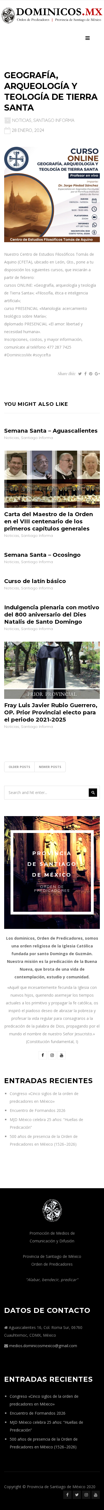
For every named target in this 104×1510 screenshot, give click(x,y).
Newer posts (50, 767)
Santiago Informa (53, 120)
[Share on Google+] (97, 374)
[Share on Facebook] (85, 374)
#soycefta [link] (42, 354)
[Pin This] (90, 374)
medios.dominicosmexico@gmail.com (43, 1345)
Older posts (19, 767)
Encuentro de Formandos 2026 (37, 1110)
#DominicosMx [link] (18, 354)
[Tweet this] (80, 374)
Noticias (21, 120)
